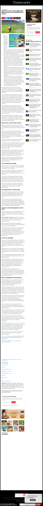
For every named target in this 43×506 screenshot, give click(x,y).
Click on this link (4, 336)
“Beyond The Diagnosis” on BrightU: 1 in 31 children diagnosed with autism (35, 69)
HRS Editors (10, 15)
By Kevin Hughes (35, 81)
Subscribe (38, 504)
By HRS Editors (35, 76)
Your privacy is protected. (6, 405)
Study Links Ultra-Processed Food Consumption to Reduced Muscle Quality (35, 50)
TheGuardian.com (4, 365)
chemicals (18, 383)
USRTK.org (3, 367)
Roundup (22, 387)
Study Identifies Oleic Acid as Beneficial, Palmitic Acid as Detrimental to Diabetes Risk (34, 120)
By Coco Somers (35, 87)
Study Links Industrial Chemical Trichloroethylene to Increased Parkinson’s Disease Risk (34, 100)
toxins (10, 388)
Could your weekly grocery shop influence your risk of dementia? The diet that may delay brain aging (35, 135)
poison (6, 387)
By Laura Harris (35, 127)
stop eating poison (5, 388)
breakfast (14, 383)
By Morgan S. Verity (35, 56)
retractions (18, 387)
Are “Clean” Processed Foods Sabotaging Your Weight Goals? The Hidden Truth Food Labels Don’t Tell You (35, 85)
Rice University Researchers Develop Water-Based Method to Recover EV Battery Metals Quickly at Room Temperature (35, 45)
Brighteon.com (4, 377)
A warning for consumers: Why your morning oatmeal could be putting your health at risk (35, 90)
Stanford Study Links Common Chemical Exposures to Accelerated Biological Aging (35, 115)
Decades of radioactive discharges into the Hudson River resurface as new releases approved (35, 125)
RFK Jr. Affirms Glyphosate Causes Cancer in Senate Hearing (35, 140)
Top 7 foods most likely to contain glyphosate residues (35, 111)
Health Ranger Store (7, 331)
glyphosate (3, 385)
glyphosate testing (9, 385)
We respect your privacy (16, 499)
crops (7, 384)
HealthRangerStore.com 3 (6, 373)
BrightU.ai (3, 375)
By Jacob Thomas (35, 71)
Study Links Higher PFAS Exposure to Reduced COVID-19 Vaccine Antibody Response (35, 130)
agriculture (10, 383)
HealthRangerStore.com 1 (6, 369)
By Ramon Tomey (35, 66)
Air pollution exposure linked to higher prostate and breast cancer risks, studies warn (35, 79)
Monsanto (20, 385)
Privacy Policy (21, 502)
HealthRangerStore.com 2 (6, 371)
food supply (21, 384)
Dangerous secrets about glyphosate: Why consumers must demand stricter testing (35, 74)
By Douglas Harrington (36, 97)
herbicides (16, 385)
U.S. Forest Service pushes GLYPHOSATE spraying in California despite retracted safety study (35, 64)
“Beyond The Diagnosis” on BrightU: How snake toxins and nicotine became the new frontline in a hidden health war (35, 106)
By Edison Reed (35, 47)
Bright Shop (15, 331)
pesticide (3, 387)
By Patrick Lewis (35, 137)
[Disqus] (13, 449)
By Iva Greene (35, 61)
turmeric (13, 388)
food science (16, 384)
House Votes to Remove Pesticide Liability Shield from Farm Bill (35, 55)
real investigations (12, 387)
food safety (11, 384)
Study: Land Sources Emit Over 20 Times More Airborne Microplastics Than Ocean (35, 95)
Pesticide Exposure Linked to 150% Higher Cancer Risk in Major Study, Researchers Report (35, 59)
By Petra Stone (35, 52)
